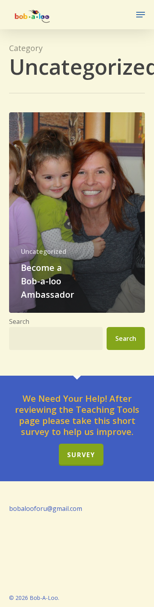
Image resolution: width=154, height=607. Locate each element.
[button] (140, 15)
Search (19, 321)
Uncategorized (43, 251)
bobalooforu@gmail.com (45, 508)
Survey (81, 454)
